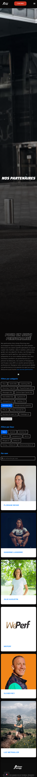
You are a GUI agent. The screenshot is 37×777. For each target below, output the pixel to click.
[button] (34, 3)
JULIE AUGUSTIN (11, 599)
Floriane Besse (11, 505)
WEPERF (8, 646)
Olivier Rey (9, 693)
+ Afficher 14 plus (6, 419)
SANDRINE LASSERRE (13, 552)
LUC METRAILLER (11, 752)
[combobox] (18, 458)
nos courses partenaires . (25, 369)
